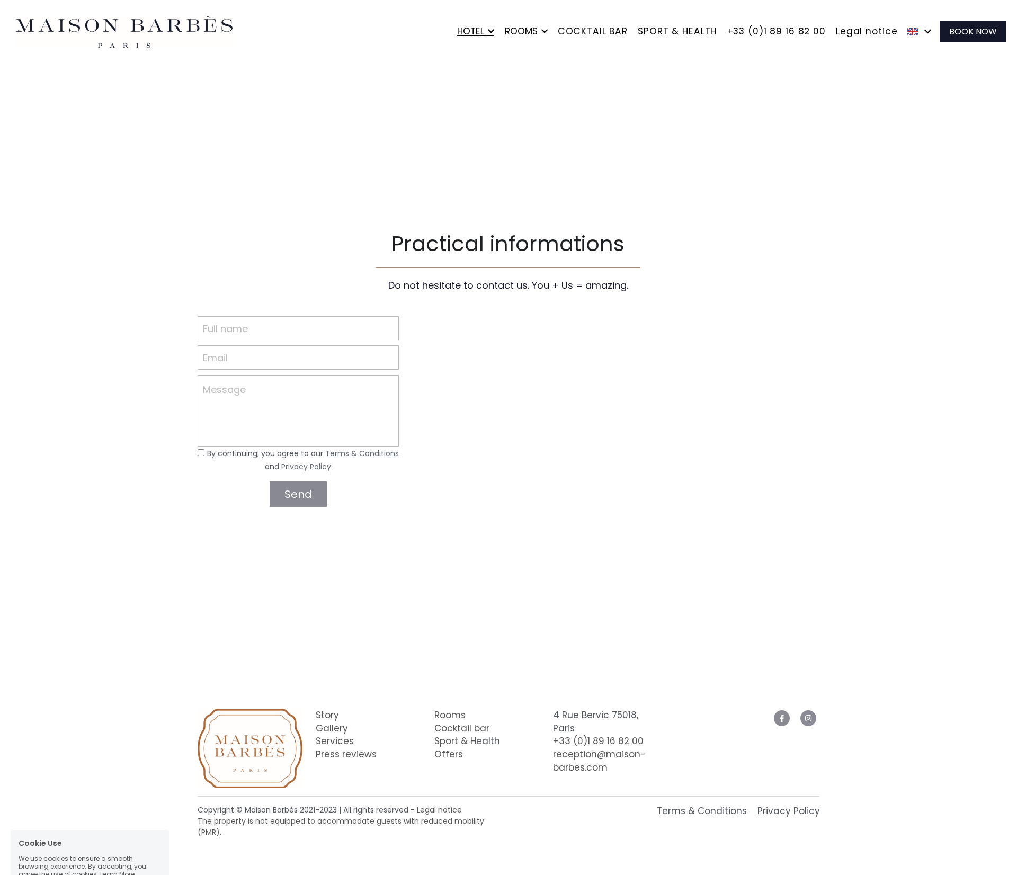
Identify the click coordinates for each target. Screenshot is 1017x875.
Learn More (117, 804)
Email (215, 357)
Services (335, 741)
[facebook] (782, 718)
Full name (225, 328)
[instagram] (808, 718)
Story (327, 715)
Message (224, 389)
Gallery (332, 728)
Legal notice (439, 810)
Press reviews (346, 754)
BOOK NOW (973, 31)
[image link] (122, 30)
